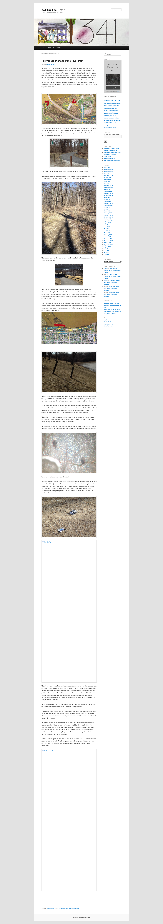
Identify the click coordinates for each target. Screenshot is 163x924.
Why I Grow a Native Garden (112, 160)
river (105, 120)
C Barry (106, 268)
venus (110, 127)
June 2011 (107, 251)
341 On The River (53, 10)
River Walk (68, 908)
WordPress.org (108, 326)
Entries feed (107, 322)
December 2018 (108, 175)
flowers (113, 110)
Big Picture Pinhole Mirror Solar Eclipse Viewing (112, 270)
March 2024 (107, 167)
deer (118, 106)
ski (120, 120)
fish (110, 110)
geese (106, 113)
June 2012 (107, 227)
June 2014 (107, 199)
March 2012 (107, 233)
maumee (106, 118)
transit (115, 125)
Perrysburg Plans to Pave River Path (62, 60)
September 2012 (108, 221)
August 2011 (107, 247)
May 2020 (106, 173)
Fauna (48, 908)
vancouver (106, 127)
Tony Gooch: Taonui (110, 313)
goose (110, 113)
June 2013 (107, 207)
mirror (109, 118)
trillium (119, 125)
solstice (109, 123)
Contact (59, 48)
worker (114, 127)
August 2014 (107, 197)
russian (109, 120)
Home (43, 48)
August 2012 (107, 223)
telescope (106, 125)
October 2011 (107, 243)
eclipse (112, 108)
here (118, 91)
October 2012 (107, 219)
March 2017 (107, 181)
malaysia (114, 115)
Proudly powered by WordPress (81, 917)
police (113, 118)
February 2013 (108, 213)
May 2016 (106, 183)
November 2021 (108, 169)
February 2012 (108, 235)
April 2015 (107, 189)
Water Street (75, 908)
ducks (105, 108)
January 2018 (107, 177)
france (116, 110)
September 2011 (108, 245)
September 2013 (108, 205)
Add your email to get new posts (112, 134)
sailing (116, 120)
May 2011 (106, 253)
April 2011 (107, 255)
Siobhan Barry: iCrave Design (112, 311)
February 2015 (108, 191)
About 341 (51, 48)
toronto (111, 125)
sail (112, 120)
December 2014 (108, 193)
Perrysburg (62, 908)
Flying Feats (107, 156)
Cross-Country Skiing (110, 106)
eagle (108, 108)
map (117, 115)
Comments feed (108, 324)
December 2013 (108, 203)
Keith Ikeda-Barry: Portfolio (112, 309)
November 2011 (108, 241)
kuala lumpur (107, 116)
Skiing (52, 908)
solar (105, 123)
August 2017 (107, 179)
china (113, 103)
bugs (107, 103)
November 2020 (108, 171)
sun (117, 122)
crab (119, 103)
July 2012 (106, 225)
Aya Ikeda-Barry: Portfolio (111, 303)
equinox (106, 110)
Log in (106, 320)
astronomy (109, 100)
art (104, 100)
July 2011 (106, 249)
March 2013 (107, 211)
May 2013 (106, 209)
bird (105, 103)
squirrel (114, 122)
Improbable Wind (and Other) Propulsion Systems (112, 282)
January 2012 (107, 237)
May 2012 (106, 229)
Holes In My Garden (109, 158)
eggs (116, 108)
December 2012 (108, 215)
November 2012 (108, 217)
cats (110, 103)
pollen (117, 118)
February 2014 (108, 201)
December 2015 (108, 185)
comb (116, 103)
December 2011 (108, 239)
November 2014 (108, 195)
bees (117, 100)
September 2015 (108, 187)
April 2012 (107, 231)
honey (115, 113)
